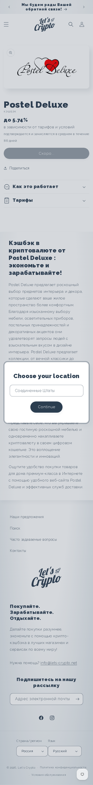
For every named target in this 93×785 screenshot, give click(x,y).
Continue (46, 407)
